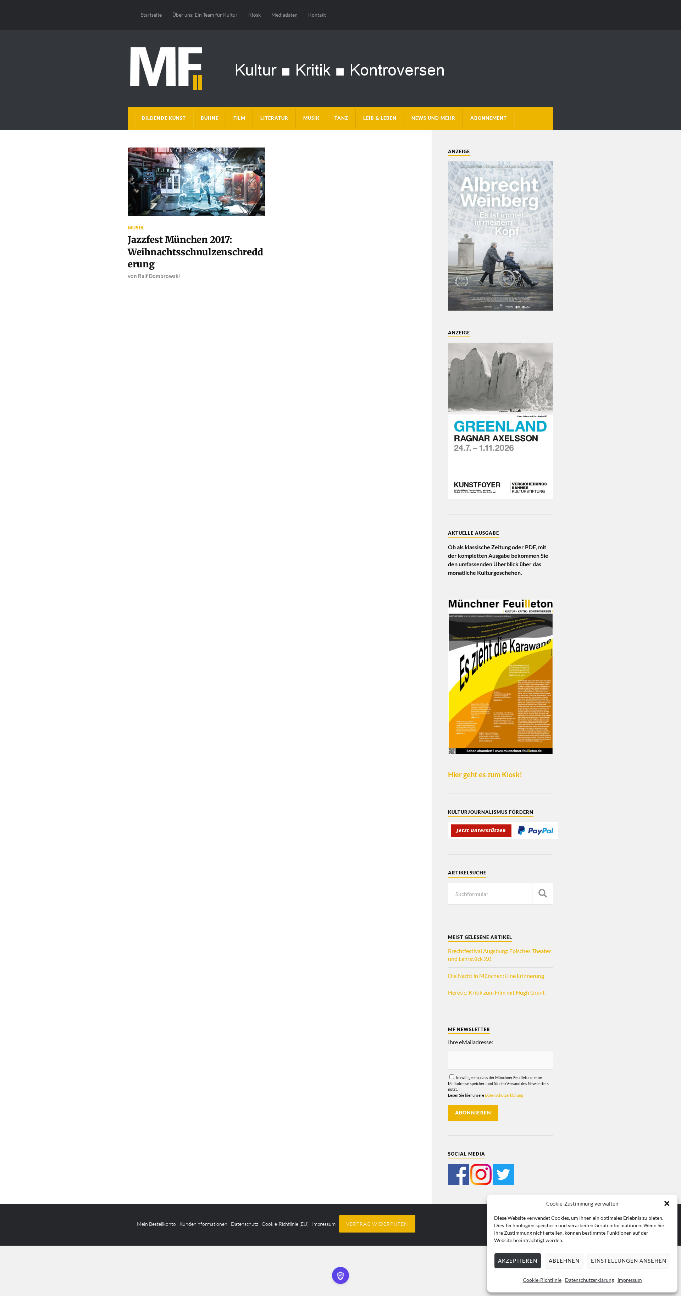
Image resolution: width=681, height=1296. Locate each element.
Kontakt (317, 15)
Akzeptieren (517, 1260)
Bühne (209, 118)
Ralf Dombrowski (159, 276)
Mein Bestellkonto (156, 1224)
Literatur (274, 118)
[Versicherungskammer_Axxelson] (500, 497)
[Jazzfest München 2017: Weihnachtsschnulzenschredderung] (196, 182)
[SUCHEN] (542, 894)
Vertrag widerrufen (377, 1224)
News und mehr (433, 118)
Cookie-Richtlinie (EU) (285, 1224)
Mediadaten (284, 15)
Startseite (151, 15)
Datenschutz (244, 1224)
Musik (311, 118)
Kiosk (254, 15)
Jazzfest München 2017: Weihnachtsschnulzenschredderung (195, 252)
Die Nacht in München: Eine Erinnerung (496, 975)
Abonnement (488, 118)
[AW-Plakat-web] (500, 308)
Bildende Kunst (164, 118)
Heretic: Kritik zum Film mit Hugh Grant (496, 992)
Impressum (630, 1280)
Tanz (341, 118)
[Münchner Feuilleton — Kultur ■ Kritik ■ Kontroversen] (340, 67)
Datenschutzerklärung (589, 1280)
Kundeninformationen (203, 1224)
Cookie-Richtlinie (542, 1280)
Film (239, 118)
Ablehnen (564, 1260)
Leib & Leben (380, 118)
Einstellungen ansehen (628, 1260)
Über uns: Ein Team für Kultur (205, 15)
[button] (666, 1203)
